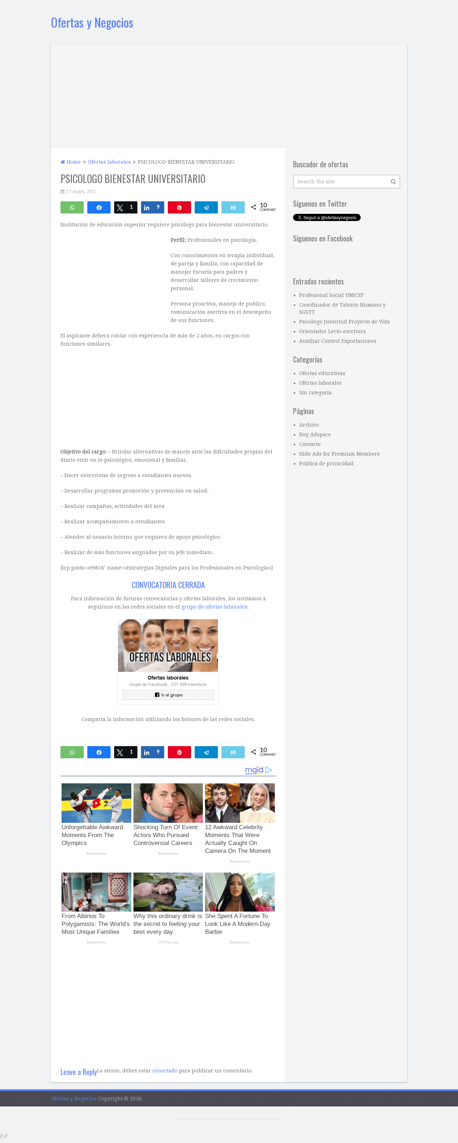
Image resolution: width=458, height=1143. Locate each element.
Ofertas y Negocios (92, 22)
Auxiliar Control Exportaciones (337, 341)
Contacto (310, 444)
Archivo (309, 425)
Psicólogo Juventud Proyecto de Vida (344, 322)
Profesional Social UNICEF (331, 295)
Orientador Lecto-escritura (332, 331)
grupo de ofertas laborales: (215, 607)
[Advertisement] (229, 94)
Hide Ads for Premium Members (339, 454)
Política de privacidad (326, 463)
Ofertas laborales (320, 383)
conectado (164, 1071)
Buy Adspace (315, 434)
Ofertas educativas (322, 373)
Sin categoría (315, 392)
